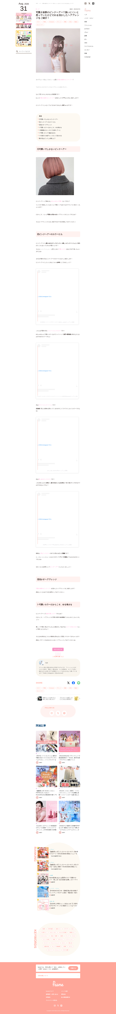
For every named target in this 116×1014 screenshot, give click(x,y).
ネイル (71, 946)
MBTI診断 (51, 928)
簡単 (65, 21)
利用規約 (48, 997)
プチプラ (66, 928)
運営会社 (63, 994)
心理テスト (44, 932)
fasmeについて (50, 991)
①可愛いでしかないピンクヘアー (48, 119)
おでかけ (86, 28)
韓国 (65, 946)
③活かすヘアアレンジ (45, 124)
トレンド (58, 950)
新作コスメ (58, 928)
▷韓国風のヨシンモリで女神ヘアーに (50, 130)
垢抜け (76, 21)
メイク (46, 943)
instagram (52, 21)
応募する (73, 968)
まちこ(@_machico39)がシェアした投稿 (57, 470)
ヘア (85, 14)
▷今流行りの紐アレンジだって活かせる (50, 135)
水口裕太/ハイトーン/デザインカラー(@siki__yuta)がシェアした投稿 (57, 322)
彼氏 (54, 939)
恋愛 (62, 936)
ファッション (70, 939)
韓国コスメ (72, 932)
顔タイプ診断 (54, 936)
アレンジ (59, 21)
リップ (67, 936)
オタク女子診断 (63, 932)
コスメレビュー (44, 936)
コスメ (74, 936)
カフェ (64, 943)
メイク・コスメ (88, 18)
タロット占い (53, 932)
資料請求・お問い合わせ (52, 994)
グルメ (86, 32)
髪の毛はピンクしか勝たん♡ (47, 138)
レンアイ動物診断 (56, 946)
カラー (38, 21)
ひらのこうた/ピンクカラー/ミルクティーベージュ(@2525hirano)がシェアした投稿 (58, 396)
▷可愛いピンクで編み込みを (47, 133)
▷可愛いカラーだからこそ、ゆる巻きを (50, 127)
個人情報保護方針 (65, 997)
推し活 (70, 943)
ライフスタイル (88, 46)
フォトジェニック (55, 943)
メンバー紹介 (64, 991)
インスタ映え (47, 939)
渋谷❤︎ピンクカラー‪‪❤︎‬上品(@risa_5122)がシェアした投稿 (57, 544)
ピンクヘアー (40, 24)
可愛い (45, 21)
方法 (70, 21)
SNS (85, 43)
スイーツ (50, 950)
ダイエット (61, 939)
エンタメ (86, 50)
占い (73, 928)
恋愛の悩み (47, 946)
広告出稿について (43, 975)
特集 (85, 53)
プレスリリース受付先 (51, 1000)
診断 (44, 928)
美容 (85, 21)
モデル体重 (66, 950)
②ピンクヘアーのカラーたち (47, 122)
